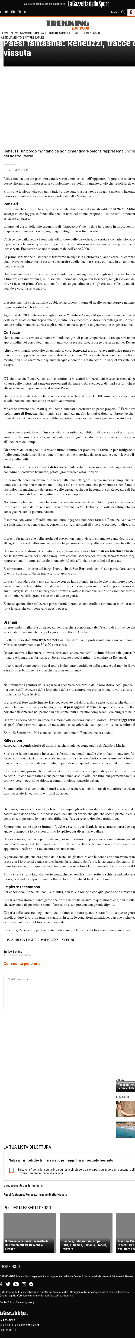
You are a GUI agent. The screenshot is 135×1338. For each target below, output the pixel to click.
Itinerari (40, 33)
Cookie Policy (7, 1302)
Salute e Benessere (87, 33)
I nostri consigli (59, 33)
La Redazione (7, 1320)
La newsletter (8, 1330)
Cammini (26, 33)
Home (5, 33)
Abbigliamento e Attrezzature (22, 37)
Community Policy (25, 1302)
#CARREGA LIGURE (23, 939)
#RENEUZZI (50, 939)
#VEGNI (68, 939)
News (15, 33)
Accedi (114, 12)
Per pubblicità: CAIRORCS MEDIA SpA (19, 1325)
